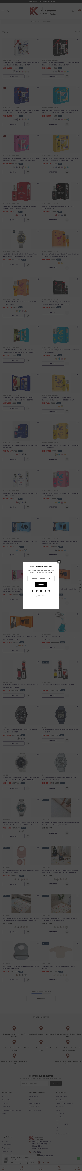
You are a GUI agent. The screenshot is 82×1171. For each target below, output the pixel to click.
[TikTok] (59, 591)
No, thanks (60, 596)
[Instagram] (55, 591)
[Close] (77, 561)
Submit (59, 584)
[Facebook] (50, 591)
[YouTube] (67, 591)
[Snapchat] (63, 591)
